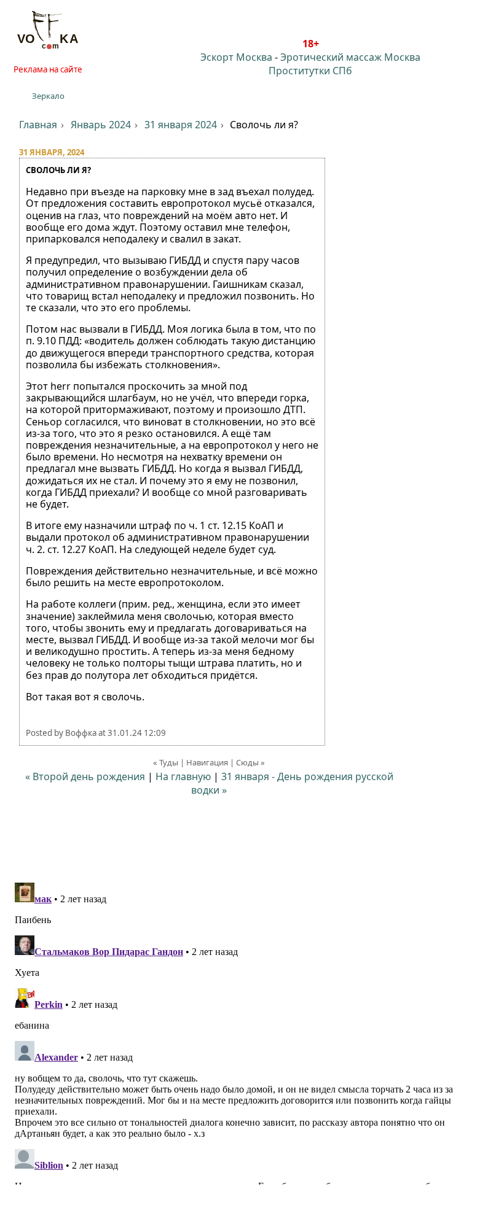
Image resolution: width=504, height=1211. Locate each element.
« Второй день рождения (85, 776)
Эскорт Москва (236, 57)
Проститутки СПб (310, 70)
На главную (183, 776)
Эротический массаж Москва (350, 57)
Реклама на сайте (48, 69)
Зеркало (48, 95)
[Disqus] (252, 1031)
